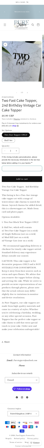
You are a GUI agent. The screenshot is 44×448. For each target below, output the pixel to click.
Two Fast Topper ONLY (15, 135)
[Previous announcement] (4, 12)
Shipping (16, 119)
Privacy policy (32, 438)
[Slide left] (16, 92)
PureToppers (20, 435)
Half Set (8, 140)
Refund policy (19, 438)
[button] (5, 24)
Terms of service (16, 442)
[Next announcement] (39, 12)
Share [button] (7, 342)
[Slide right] (27, 92)
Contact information (23, 446)
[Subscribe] (36, 380)
